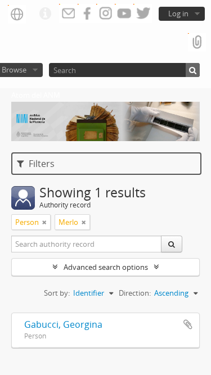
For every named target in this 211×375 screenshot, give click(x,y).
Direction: (135, 293)
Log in (178, 13)
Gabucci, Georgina (63, 324)
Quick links (45, 14)
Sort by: (57, 293)
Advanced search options (106, 267)
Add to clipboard (188, 324)
